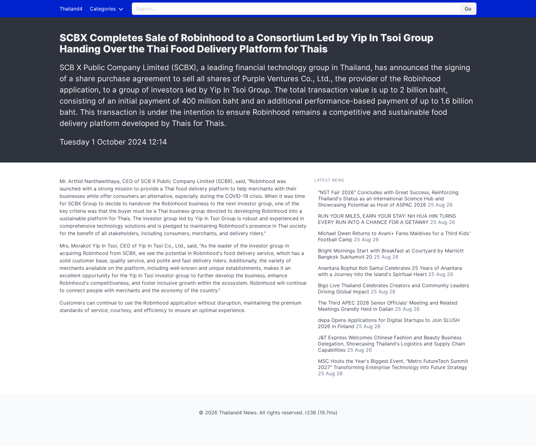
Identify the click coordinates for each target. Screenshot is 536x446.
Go (468, 9)
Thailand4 (71, 9)
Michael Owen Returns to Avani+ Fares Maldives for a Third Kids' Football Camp (394, 236)
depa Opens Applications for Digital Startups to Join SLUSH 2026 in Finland (389, 323)
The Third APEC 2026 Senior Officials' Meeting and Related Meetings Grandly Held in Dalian (388, 306)
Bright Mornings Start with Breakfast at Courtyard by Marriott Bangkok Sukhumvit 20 (391, 254)
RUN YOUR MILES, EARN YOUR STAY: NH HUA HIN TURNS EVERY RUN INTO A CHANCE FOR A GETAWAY (387, 219)
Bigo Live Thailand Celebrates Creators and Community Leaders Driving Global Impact (393, 288)
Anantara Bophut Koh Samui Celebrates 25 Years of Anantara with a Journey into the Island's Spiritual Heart (390, 271)
